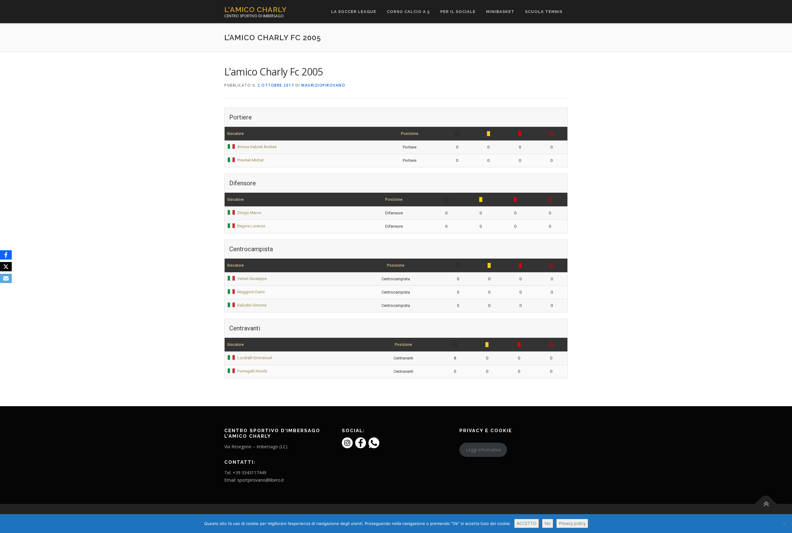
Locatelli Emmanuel (254, 357)
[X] (6, 266)
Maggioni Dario (251, 292)
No (547, 523)
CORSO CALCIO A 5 (408, 11)
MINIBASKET (500, 11)
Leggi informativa (483, 450)
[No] (784, 524)
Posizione (409, 133)
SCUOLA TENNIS (543, 11)
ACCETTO (526, 523)
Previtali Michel (250, 160)
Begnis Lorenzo (251, 226)
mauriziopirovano (323, 85)
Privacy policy (572, 523)
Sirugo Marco (249, 212)
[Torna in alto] (766, 504)
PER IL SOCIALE (458, 11)
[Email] (6, 278)
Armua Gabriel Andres (257, 146)
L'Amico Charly (255, 9)
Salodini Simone (251, 305)
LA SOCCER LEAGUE (353, 11)
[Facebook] (6, 255)
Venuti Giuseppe (252, 278)
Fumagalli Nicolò (252, 371)
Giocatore (235, 133)
